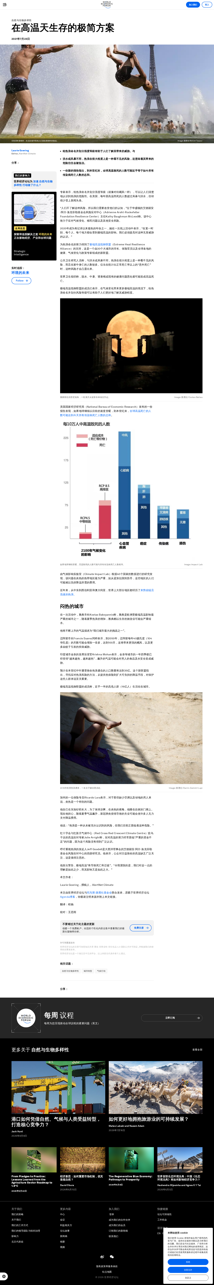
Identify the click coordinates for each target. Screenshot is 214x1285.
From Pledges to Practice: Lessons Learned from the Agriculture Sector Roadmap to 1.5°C (32, 1181)
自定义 (188, 1278)
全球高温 (135, 410)
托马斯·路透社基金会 (99, 892)
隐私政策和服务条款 (107, 1266)
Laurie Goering (20, 150)
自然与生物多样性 (22, 20)
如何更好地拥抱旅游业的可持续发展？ (149, 1119)
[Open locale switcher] (4, 1276)
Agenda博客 (67, 896)
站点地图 (107, 1271)
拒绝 (188, 1262)
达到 (71, 415)
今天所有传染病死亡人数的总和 (92, 415)
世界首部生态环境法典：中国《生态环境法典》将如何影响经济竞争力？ (178, 1178)
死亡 (143, 410)
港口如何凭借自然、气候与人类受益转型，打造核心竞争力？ (56, 1121)
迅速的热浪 (67, 594)
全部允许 (188, 1270)
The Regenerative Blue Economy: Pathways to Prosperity (130, 1178)
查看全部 (197, 1049)
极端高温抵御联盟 (100, 244)
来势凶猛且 (147, 590)
